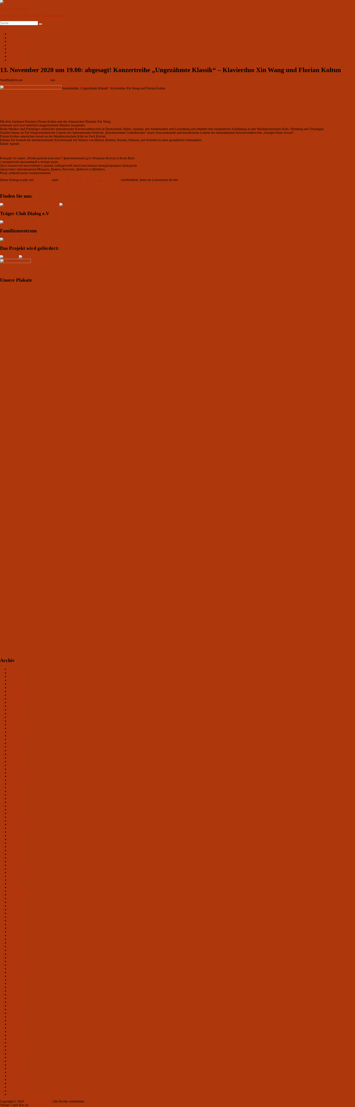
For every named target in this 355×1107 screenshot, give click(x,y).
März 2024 (15, 761)
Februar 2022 (17, 854)
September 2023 (18, 783)
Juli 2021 (14, 880)
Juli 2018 (14, 979)
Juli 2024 (14, 746)
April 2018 (15, 991)
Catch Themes (39, 1105)
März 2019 (15, 954)
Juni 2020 (14, 906)
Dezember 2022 (18, 817)
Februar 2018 (17, 998)
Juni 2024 (14, 750)
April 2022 (15, 846)
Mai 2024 (14, 754)
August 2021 (16, 876)
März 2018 (15, 994)
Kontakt (13, 56)
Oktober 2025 (17, 702)
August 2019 (16, 935)
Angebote (14, 45)
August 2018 (16, 976)
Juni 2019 (14, 942)
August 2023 (16, 787)
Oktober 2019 (17, 928)
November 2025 (18, 698)
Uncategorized (91, 180)
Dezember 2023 (18, 772)
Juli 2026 (14, 673)
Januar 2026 (16, 691)
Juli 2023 (14, 791)
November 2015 (18, 1083)
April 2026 (15, 680)
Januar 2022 (16, 857)
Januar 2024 (16, 769)
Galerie (13, 52)
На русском (16, 60)
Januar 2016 (16, 1076)
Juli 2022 (14, 835)
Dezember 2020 (18, 887)
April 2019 (15, 950)
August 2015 (16, 1090)
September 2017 (18, 1016)
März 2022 (15, 850)
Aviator (13, 37)
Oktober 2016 (17, 1053)
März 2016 (15, 1068)
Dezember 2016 (18, 1046)
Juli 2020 (14, 902)
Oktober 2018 (17, 968)
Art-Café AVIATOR (13, 8)
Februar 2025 (17, 724)
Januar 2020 (16, 917)
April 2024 (15, 758)
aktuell (63, 180)
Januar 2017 (16, 1042)
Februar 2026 (17, 687)
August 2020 (16, 898)
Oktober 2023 (17, 780)
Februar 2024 (17, 765)
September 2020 (18, 894)
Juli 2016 (14, 1061)
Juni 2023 (14, 795)
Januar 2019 (16, 961)
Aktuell (13, 34)
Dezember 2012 (18, 1094)
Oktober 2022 (17, 824)
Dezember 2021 (18, 861)
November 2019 (18, 924)
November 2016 (18, 1050)
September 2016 (18, 1057)
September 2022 (18, 828)
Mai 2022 (14, 843)
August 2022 (16, 832)
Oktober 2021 (17, 869)
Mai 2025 (14, 713)
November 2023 (18, 776)
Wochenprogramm (20, 41)
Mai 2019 (14, 946)
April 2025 (15, 717)
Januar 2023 (16, 813)
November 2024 (18, 735)
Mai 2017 (14, 1028)
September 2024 (18, 743)
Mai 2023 (14, 798)
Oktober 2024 (17, 739)
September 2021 (18, 872)
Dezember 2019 (18, 920)
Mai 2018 (14, 987)
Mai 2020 (14, 909)
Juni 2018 (14, 983)
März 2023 (15, 806)
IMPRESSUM (10, 271)
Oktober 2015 (17, 1087)
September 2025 (18, 706)
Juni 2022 (14, 839)
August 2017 (16, 1020)
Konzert (74, 180)
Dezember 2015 (18, 1079)
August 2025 (16, 709)
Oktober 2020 (17, 891)
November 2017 (18, 1009)
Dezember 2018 (18, 965)
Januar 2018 (16, 1002)
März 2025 (15, 721)
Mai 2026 (14, 676)
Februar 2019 (17, 957)
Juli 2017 (14, 1024)
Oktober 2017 (17, 1013)
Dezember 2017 (18, 1005)
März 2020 (15, 913)
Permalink (185, 180)
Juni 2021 (14, 883)
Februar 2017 (17, 1039)
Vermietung (15, 49)
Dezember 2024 (18, 732)
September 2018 (18, 972)
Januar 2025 (16, 728)
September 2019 (18, 931)
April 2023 (15, 802)
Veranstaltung (111, 180)
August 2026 (16, 669)
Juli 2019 (14, 939)
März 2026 (15, 684)
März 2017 (15, 1035)
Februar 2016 (17, 1072)
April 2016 (15, 1065)
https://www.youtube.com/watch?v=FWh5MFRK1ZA (35, 150)
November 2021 (18, 865)
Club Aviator (64, 80)
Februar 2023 (17, 809)
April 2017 (15, 1031)
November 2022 (18, 820)
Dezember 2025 (18, 695)
